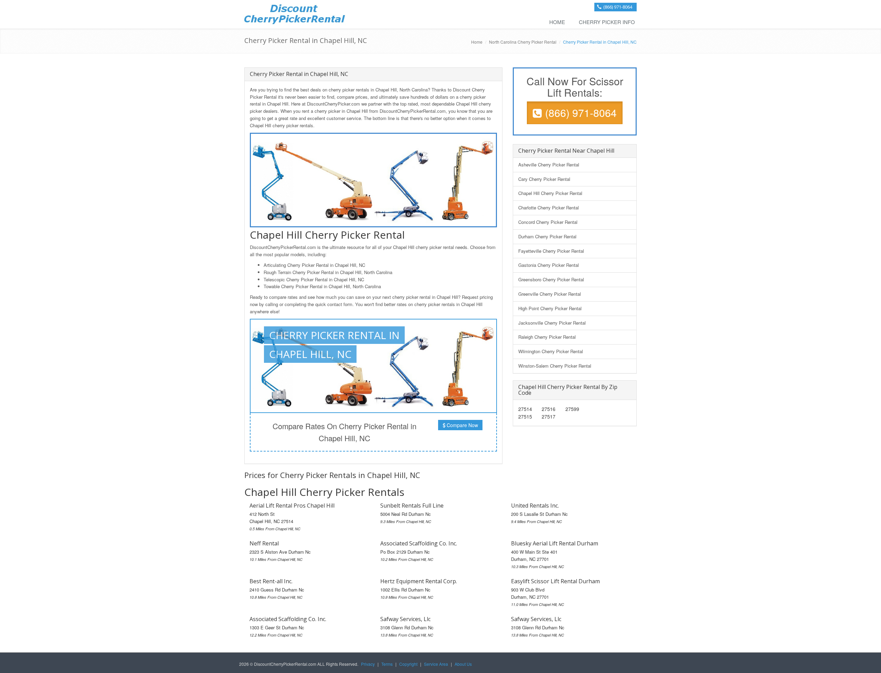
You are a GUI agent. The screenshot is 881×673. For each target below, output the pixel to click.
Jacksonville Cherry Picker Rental (552, 322)
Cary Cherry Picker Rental (544, 179)
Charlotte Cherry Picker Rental (548, 207)
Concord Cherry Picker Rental (547, 222)
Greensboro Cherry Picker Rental (551, 279)
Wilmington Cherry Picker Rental (550, 351)
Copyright (408, 664)
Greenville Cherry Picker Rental (549, 294)
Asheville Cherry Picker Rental (548, 164)
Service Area (436, 664)
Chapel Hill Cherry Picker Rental (550, 193)
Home (557, 21)
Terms (387, 664)
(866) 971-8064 (617, 7)
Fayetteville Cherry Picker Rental (551, 251)
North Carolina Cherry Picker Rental (522, 42)
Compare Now (461, 425)
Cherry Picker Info (607, 21)
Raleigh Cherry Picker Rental (547, 337)
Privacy (368, 664)
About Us (463, 664)
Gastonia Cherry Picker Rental (548, 265)
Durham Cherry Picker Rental (547, 236)
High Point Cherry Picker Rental (550, 308)
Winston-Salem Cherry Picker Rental (554, 365)
